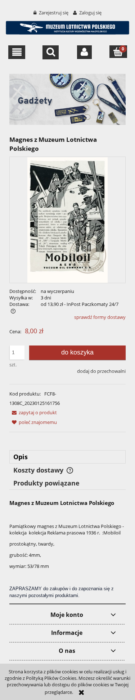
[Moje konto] (84, 52)
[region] (67, 99)
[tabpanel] (67, 549)
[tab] (67, 457)
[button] (16, 52)
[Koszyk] (118, 51)
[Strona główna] (67, 26)
